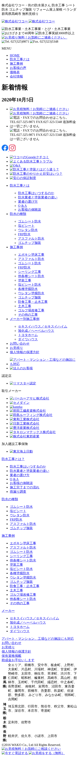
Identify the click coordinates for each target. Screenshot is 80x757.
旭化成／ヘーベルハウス (36, 330)
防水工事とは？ (13, 459)
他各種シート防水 (31, 276)
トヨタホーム (28, 335)
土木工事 (24, 306)
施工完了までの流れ (24, 487)
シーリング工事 (29, 271)
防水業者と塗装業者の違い (37, 197)
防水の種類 (18, 214)
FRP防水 (24, 234)
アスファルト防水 (31, 238)
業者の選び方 (28, 201)
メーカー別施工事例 (24, 319)
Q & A (22, 205)
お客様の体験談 (29, 209)
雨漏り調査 (18, 491)
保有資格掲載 (11, 655)
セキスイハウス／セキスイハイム (42, 326)
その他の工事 (28, 314)
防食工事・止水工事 (33, 301)
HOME (15, 55)
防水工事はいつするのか (36, 193)
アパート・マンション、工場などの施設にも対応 (38, 638)
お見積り (16, 348)
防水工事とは (20, 59)
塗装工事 (24, 280)
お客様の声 (18, 68)
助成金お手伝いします (18, 660)
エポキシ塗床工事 (31, 254)
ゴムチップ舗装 (29, 243)
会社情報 (16, 76)
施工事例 (16, 63)
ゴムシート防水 (29, 221)
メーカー (8, 610)
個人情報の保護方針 (24, 352)
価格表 (15, 72)
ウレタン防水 (28, 230)
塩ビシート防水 (29, 284)
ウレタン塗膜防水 (31, 293)
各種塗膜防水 (28, 289)
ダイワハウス (28, 339)
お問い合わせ (20, 343)
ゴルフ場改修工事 (31, 310)
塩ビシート (26, 225)
